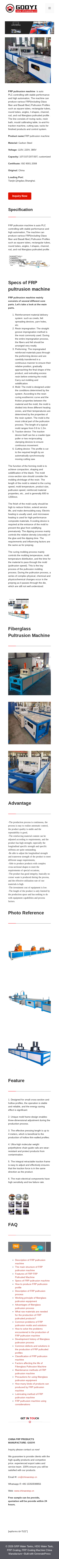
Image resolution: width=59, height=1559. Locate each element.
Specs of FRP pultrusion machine (32, 1280)
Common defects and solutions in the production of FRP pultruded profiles (32, 1349)
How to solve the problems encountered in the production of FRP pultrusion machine (32, 1332)
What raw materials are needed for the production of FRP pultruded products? (31, 1315)
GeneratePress (42, 1553)
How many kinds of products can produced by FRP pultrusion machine (32, 1387)
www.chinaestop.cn (24, 1490)
